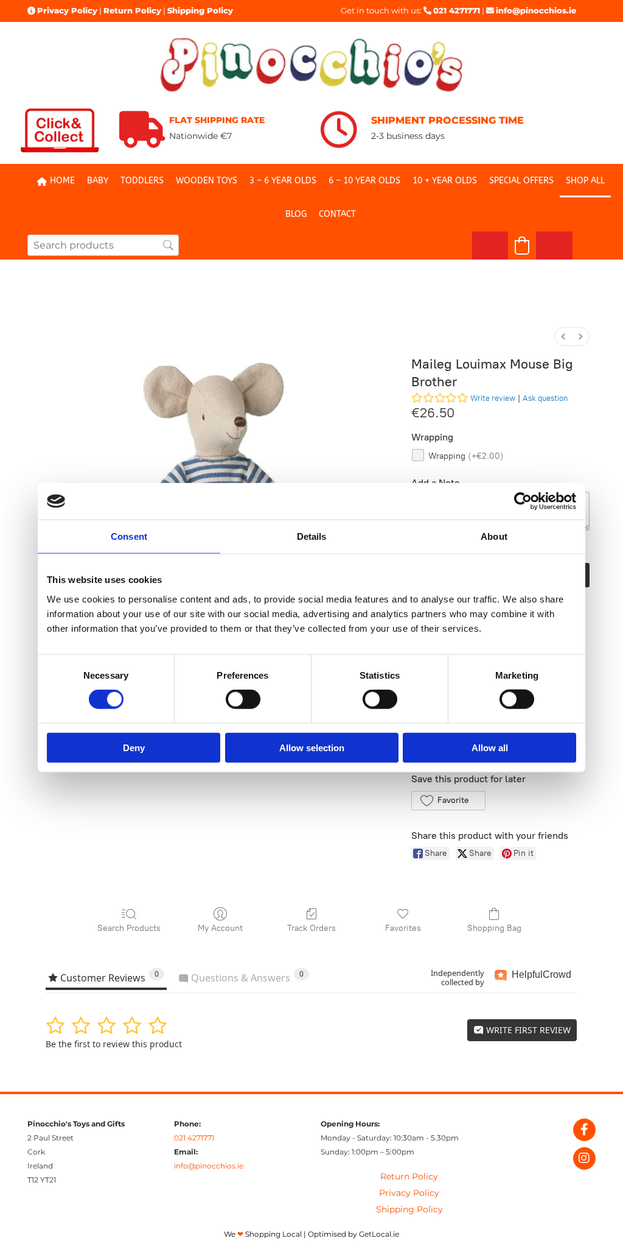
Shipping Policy (200, 10)
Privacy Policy (67, 10)
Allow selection (311, 747)
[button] (448, 800)
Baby (97, 180)
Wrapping (466, 456)
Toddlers (142, 180)
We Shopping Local (263, 1234)
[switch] (243, 699)
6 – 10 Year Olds (364, 180)
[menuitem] (563, 336)
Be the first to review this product (114, 1044)
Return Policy (132, 10)
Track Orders (311, 928)
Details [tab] (312, 536)
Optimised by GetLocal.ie (353, 1234)
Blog (296, 214)
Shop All (585, 180)
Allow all (490, 747)
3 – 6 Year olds (282, 180)
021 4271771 (456, 10)
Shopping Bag (494, 928)
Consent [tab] (129, 536)
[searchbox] (103, 245)
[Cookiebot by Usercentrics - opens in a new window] (523, 501)
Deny (134, 747)
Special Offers (521, 180)
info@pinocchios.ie (536, 10)
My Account (220, 928)
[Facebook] (584, 1129)
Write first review (527, 1030)
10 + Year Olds (444, 180)
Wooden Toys (206, 180)
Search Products (129, 928)
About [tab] (494, 536)
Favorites (403, 928)
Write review (492, 398)
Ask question (545, 398)
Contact (337, 214)
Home (62, 180)
